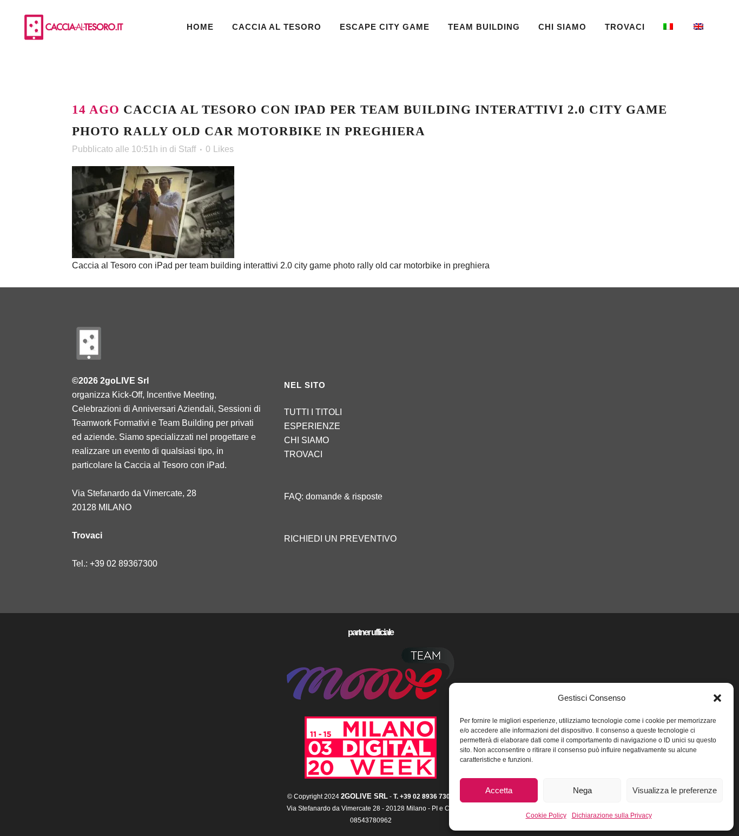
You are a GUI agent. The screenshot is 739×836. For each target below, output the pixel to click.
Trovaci (87, 535)
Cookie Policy (546, 815)
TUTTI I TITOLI (313, 412)
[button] (717, 698)
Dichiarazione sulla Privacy (612, 815)
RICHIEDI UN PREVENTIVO (340, 538)
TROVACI (303, 454)
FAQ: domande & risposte (333, 496)
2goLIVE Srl (364, 796)
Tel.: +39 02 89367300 (114, 563)
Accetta (498, 790)
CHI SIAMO (306, 440)
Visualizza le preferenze (674, 790)
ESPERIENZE (312, 426)
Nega (582, 790)
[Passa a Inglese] (699, 27)
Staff (187, 149)
